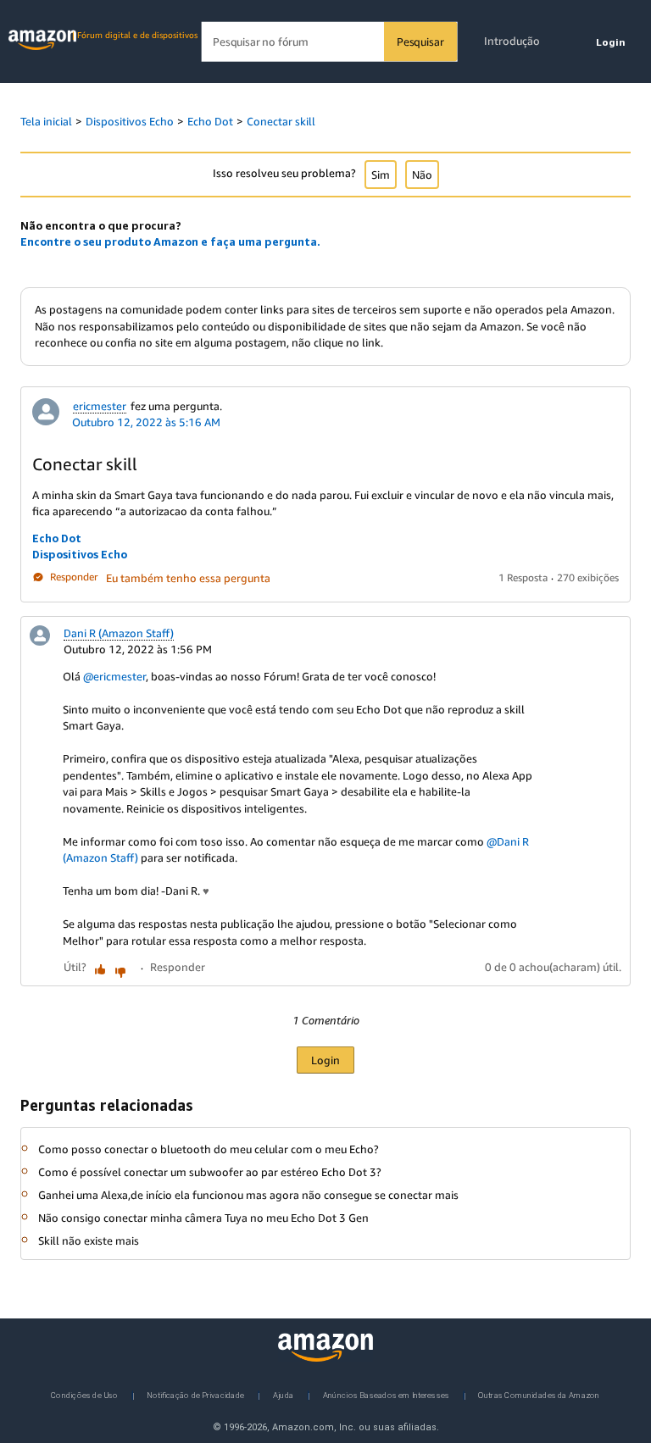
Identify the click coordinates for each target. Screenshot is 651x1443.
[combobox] (329, 42)
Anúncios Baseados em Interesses (386, 1394)
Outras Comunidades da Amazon (538, 1394)
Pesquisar (420, 41)
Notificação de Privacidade (195, 1394)
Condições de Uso (84, 1394)
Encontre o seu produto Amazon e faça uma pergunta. (170, 241)
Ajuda (283, 1394)
